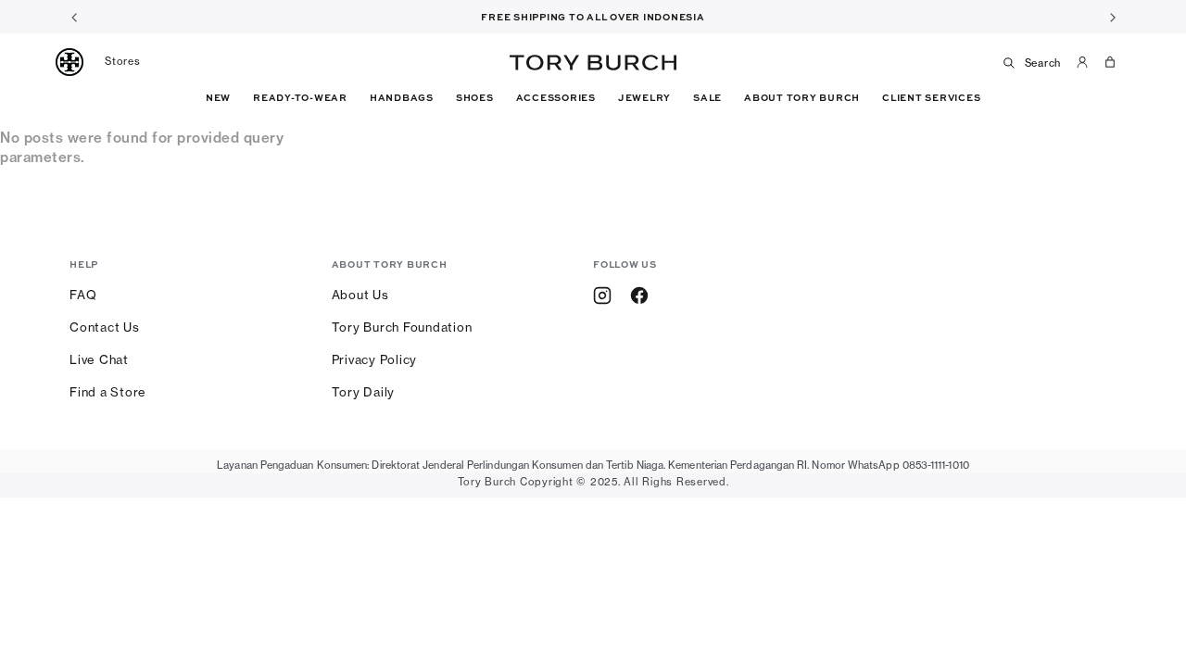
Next (1112, 16)
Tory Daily (364, 391)
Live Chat (99, 359)
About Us (360, 294)
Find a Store (107, 391)
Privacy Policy (375, 359)
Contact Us (104, 327)
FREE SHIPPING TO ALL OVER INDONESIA (592, 16)
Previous (74, 16)
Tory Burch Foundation (402, 327)
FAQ (82, 294)
